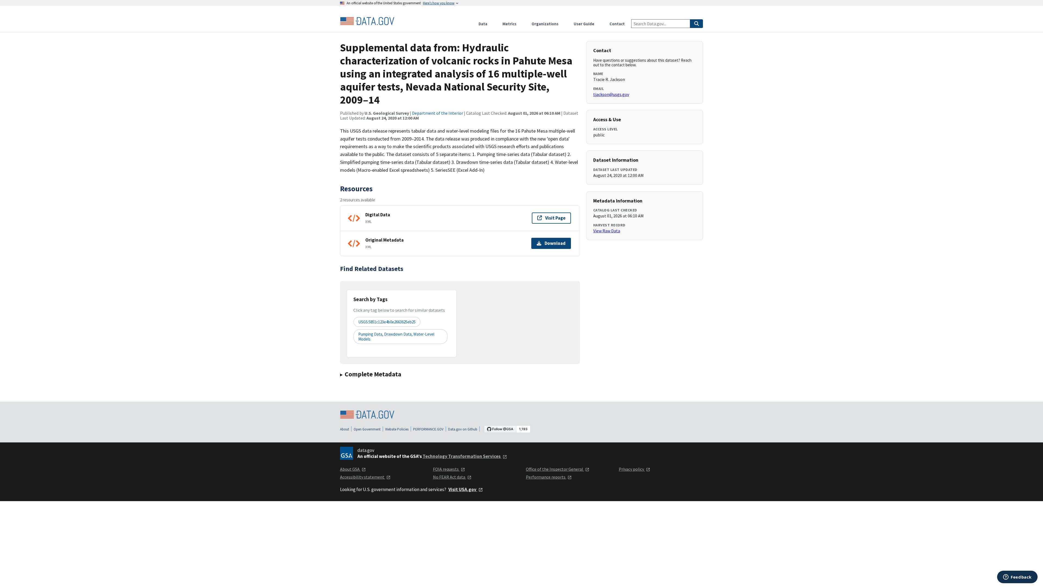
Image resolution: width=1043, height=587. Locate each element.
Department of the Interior (437, 113)
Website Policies (397, 429)
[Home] (367, 21)
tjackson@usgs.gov (611, 94)
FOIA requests (446, 469)
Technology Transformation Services (462, 456)
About (344, 429)
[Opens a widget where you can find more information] (1017, 577)
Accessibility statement (362, 477)
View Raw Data (606, 230)
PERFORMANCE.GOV (428, 429)
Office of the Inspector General (555, 469)
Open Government (367, 429)
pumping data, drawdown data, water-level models (396, 336)
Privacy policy (632, 469)
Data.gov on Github (462, 429)
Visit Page (555, 218)
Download (555, 243)
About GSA (350, 469)
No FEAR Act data (449, 477)
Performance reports (546, 477)
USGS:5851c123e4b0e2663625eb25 (387, 321)
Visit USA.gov (462, 489)
